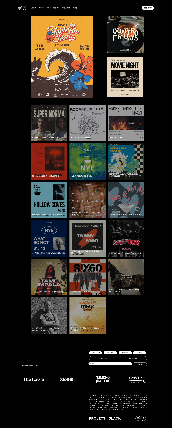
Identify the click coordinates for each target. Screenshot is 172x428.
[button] (125, 352)
